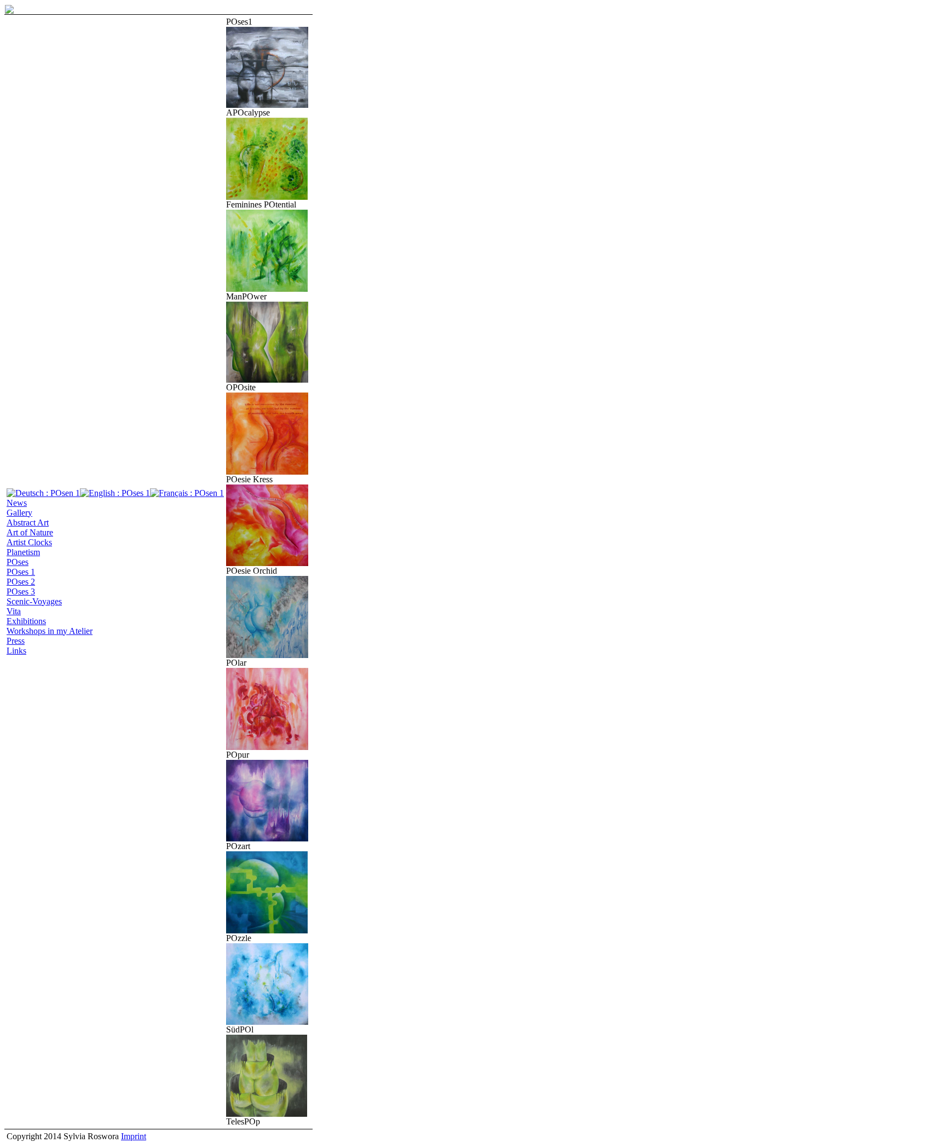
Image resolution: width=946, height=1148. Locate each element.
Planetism (23, 552)
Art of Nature (30, 532)
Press (16, 640)
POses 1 (21, 571)
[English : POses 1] (115, 493)
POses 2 (21, 581)
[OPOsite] (267, 379)
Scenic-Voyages (34, 601)
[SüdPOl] (267, 1021)
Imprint (133, 1136)
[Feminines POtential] (267, 196)
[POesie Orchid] (267, 563)
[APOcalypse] (267, 104)
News (17, 502)
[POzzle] (267, 930)
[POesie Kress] (267, 471)
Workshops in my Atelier (50, 631)
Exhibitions (26, 621)
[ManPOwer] (267, 288)
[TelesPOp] (266, 1113)
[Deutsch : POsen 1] (43, 493)
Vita (14, 611)
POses (17, 562)
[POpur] (267, 747)
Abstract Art (28, 522)
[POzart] (267, 838)
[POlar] (267, 655)
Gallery (19, 512)
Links (16, 650)
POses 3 (21, 591)
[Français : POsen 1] (187, 493)
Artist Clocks (29, 542)
